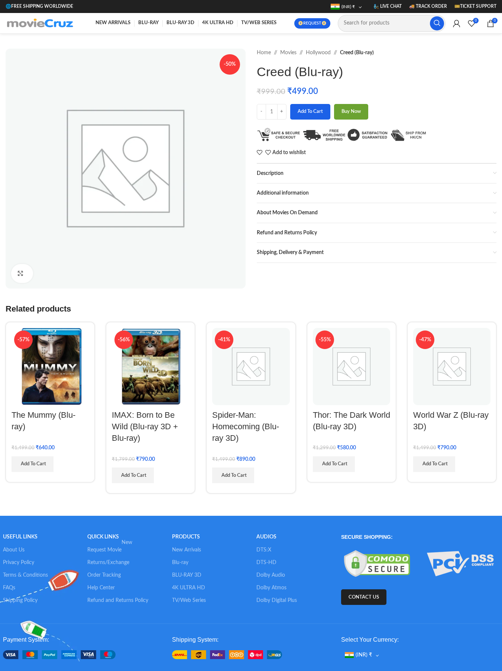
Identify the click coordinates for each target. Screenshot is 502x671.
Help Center (101, 587)
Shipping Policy (20, 600)
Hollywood (318, 52)
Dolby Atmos (271, 587)
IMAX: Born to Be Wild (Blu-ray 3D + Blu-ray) (145, 426)
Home (264, 52)
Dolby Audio (270, 575)
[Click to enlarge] (22, 273)
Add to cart (310, 111)
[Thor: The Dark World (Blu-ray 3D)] (351, 366)
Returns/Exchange (108, 562)
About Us (14, 550)
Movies (288, 52)
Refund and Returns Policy (117, 600)
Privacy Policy (18, 562)
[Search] (437, 23)
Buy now (351, 111)
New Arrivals (186, 550)
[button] (33, 464)
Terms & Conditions (25, 575)
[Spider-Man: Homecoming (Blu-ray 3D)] (250, 366)
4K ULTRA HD (188, 587)
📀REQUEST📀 (312, 23)
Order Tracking (104, 575)
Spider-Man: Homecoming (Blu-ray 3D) (245, 426)
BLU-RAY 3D (186, 575)
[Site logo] (42, 23)
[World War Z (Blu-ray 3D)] (451, 366)
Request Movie (109, 548)
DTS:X (263, 550)
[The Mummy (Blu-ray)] (50, 366)
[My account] (456, 23)
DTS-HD (266, 562)
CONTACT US (364, 597)
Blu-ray (180, 562)
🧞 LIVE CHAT (387, 6)
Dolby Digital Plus (276, 600)
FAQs (9, 587)
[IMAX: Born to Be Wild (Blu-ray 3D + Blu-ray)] (150, 366)
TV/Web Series (189, 600)
